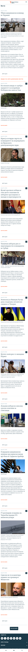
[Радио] (6, 650)
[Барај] (22, 650)
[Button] (4, 74)
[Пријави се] (20, 638)
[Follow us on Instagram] (11, 638)
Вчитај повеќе (14, 628)
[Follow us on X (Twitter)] (5, 638)
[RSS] (14, 638)
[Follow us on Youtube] (8, 638)
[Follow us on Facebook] (2, 638)
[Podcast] (17, 638)
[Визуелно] (14, 650)
